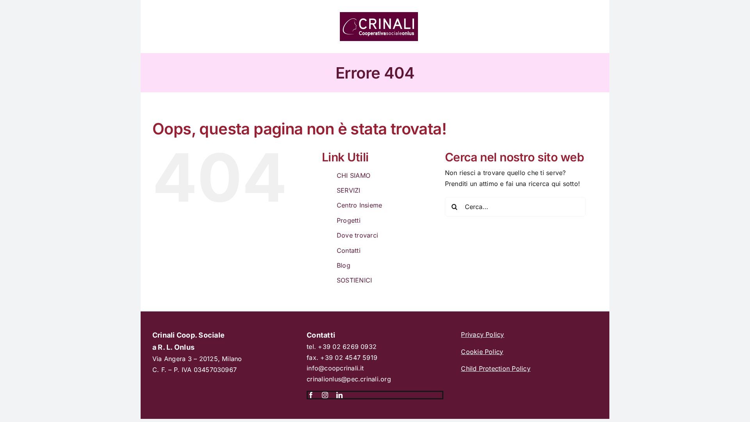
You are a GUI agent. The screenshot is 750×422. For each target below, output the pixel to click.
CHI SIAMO (353, 175)
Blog (343, 265)
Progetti (349, 220)
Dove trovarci (357, 235)
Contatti (349, 250)
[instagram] (325, 395)
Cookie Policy (482, 352)
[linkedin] (339, 395)
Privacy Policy (482, 334)
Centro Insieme (359, 205)
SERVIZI (349, 190)
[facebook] (311, 395)
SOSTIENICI (354, 280)
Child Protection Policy (495, 368)
